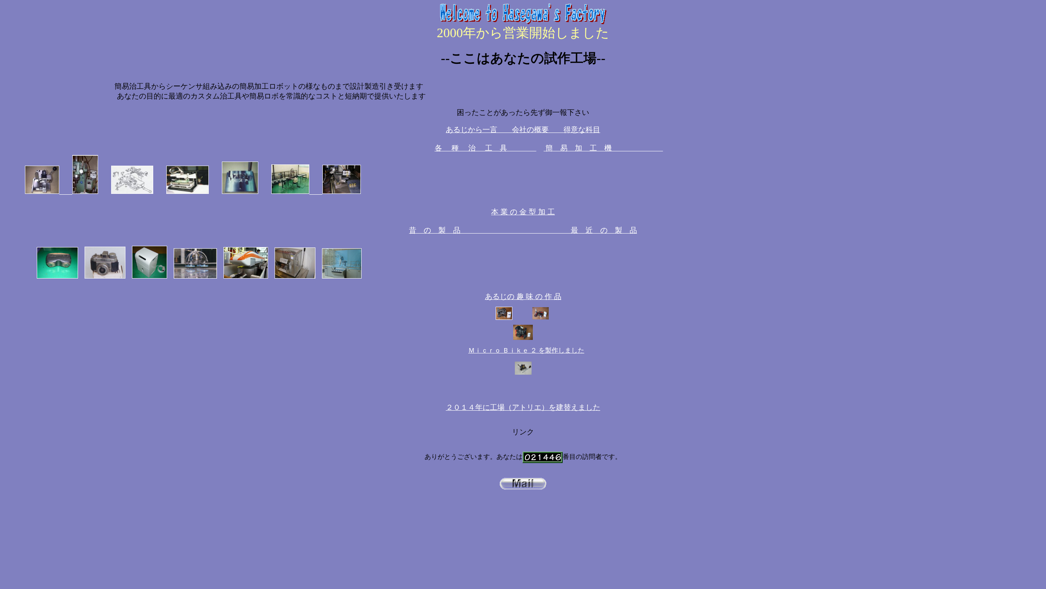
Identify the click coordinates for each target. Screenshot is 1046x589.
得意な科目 (574, 130)
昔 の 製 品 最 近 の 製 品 (523, 230)
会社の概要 (523, 130)
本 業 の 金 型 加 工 (523, 212)
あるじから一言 (471, 130)
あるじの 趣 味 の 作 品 (523, 296)
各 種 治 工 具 (485, 148)
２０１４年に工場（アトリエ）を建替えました (523, 407)
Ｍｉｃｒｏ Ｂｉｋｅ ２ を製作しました (526, 350)
